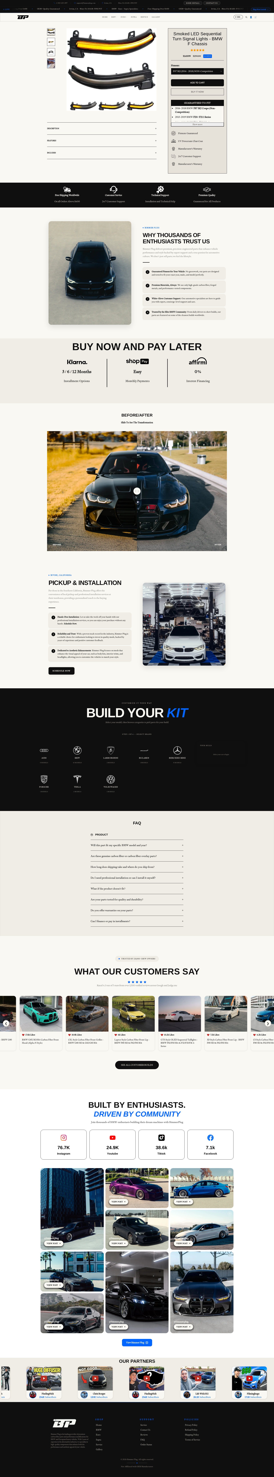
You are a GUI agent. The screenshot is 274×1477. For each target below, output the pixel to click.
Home (105, 17)
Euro (124, 17)
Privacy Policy (191, 1425)
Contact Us (212, 3)
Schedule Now (61, 671)
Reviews (144, 1434)
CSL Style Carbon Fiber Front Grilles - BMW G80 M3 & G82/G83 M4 (84, 1041)
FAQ (142, 1439)
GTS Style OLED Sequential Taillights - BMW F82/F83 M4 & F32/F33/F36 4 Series (177, 1043)
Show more (197, 124)
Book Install (193, 3)
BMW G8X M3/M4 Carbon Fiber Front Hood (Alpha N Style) (38, 1041)
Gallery (156, 17)
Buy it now (197, 91)
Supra (134, 17)
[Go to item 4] (51, 63)
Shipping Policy (192, 1434)
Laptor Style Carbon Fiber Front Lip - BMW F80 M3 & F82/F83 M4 (130, 1041)
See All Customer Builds (137, 1064)
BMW (114, 17)
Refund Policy (191, 1429)
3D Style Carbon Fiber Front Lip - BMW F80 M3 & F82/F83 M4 (224, 1041)
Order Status (146, 1444)
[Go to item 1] (51, 32)
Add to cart (197, 82)
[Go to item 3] (51, 52)
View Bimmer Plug (135, 1342)
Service (144, 17)
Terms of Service (192, 1439)
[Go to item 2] (51, 42)
